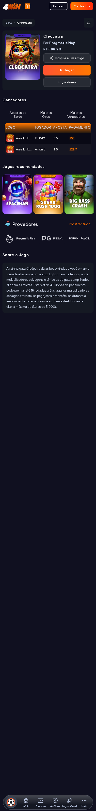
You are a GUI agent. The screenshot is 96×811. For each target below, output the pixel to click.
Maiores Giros (46, 114)
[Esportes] (11, 802)
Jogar (69, 70)
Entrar (58, 6)
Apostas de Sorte (18, 114)
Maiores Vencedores (76, 114)
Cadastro (82, 6)
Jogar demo (67, 82)
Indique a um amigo (69, 58)
